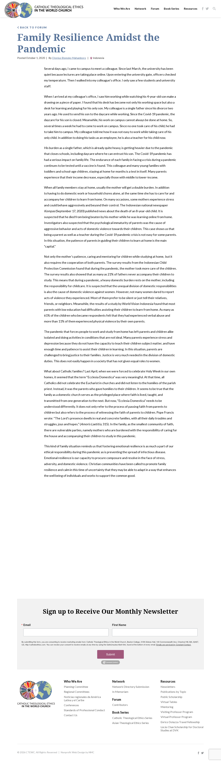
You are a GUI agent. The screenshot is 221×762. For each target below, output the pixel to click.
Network (140, 8)
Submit (110, 654)
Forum (155, 8)
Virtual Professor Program (176, 716)
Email (27, 625)
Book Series (171, 8)
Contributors (120, 704)
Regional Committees (76, 691)
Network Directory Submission (130, 686)
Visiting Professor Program (177, 711)
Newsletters (168, 686)
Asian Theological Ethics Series (130, 722)
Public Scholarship (171, 696)
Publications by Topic (173, 691)
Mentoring (167, 706)
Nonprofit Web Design (73, 752)
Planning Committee (76, 686)
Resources (190, 8)
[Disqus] (110, 538)
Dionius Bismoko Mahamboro (69, 57)
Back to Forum (33, 27)
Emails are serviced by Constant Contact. (173, 644)
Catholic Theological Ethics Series (132, 717)
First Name (119, 625)
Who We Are (122, 8)
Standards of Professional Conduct (84, 710)
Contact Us (70, 715)
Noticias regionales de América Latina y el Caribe (82, 698)
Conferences (71, 705)
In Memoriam (120, 691)
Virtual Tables (169, 701)
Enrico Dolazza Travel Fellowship (180, 722)
